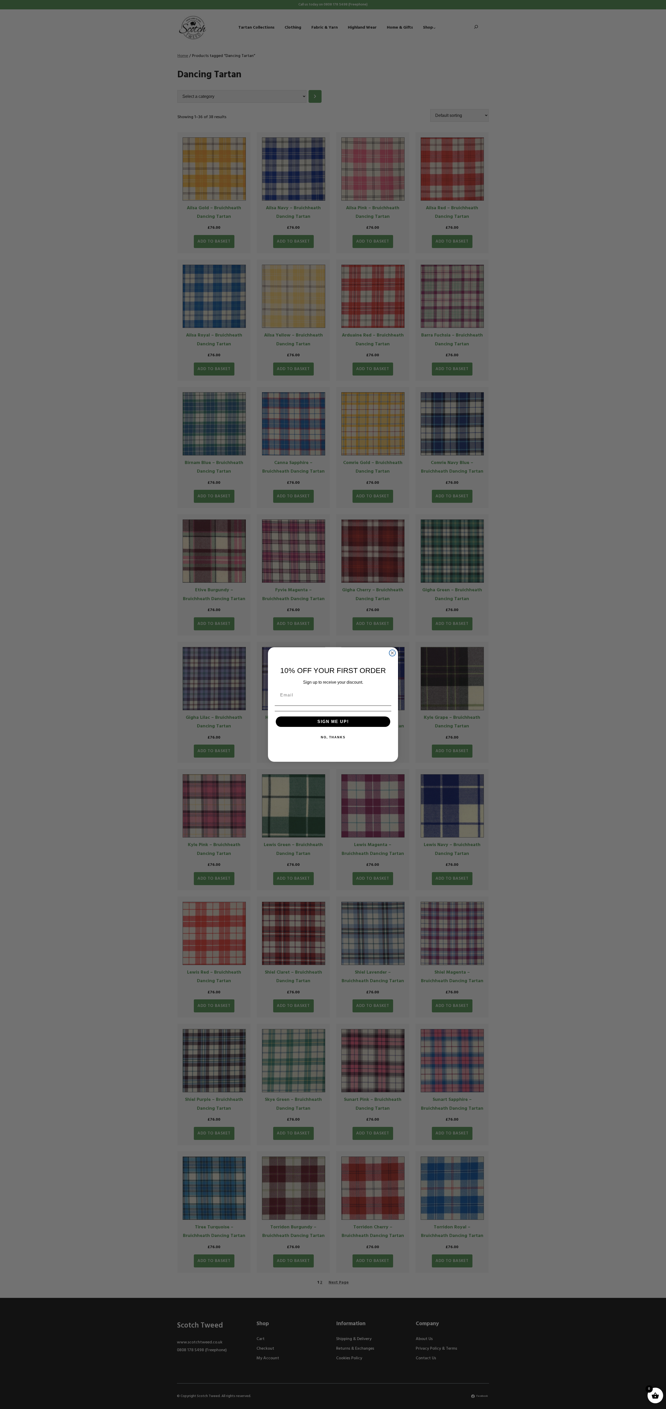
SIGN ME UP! (333, 721)
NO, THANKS (333, 737)
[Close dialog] (392, 653)
